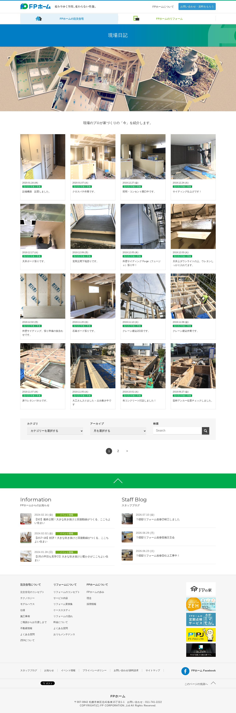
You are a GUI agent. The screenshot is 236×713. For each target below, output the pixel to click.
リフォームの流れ (63, 616)
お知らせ (49, 670)
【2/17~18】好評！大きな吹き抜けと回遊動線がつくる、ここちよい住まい (71, 537)
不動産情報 (26, 628)
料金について (60, 622)
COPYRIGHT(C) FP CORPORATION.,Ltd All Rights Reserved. (118, 705)
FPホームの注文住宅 (72, 18)
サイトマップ (153, 670)
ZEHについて (27, 640)
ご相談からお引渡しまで (33, 622)
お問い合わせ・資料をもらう (197, 6)
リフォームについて (65, 584)
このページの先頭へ (197, 684)
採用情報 (91, 604)
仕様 (22, 610)
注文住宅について (30, 584)
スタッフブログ (28, 670)
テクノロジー (27, 598)
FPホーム (118, 696)
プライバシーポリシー (95, 670)
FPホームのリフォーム (169, 18)
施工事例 (25, 616)
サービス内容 (60, 598)
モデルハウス (27, 604)
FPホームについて (163, 6)
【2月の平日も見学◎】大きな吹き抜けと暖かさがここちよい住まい (71, 556)
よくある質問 (27, 634)
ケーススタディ (61, 610)
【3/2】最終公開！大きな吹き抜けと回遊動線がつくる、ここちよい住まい (72, 518)
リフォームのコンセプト (66, 592)
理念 (89, 598)
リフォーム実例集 (63, 604)
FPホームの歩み (95, 592)
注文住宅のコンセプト (32, 592)
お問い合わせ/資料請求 (126, 670)
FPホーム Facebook (203, 670)
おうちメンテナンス (64, 634)
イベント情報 (68, 670)
